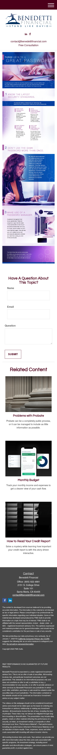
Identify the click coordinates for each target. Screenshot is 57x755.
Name (10, 288)
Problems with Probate (28, 415)
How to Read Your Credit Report (28, 541)
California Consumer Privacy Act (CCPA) (34, 638)
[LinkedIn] (26, 34)
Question (10, 325)
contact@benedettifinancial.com (29, 41)
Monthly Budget (28, 480)
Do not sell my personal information (20, 644)
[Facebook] (30, 34)
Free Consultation (28, 45)
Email (10, 307)
